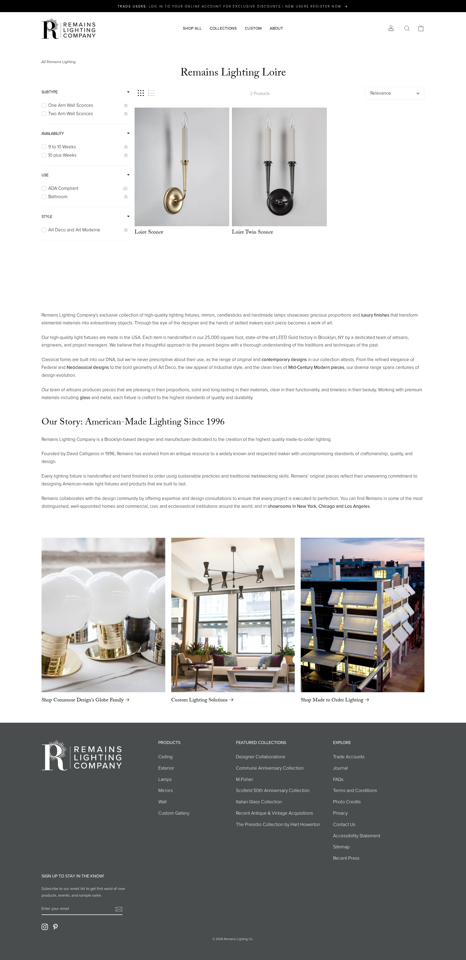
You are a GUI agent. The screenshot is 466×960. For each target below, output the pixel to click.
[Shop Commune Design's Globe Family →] (103, 615)
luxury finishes (375, 315)
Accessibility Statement (356, 835)
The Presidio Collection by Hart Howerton (278, 824)
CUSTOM (253, 28)
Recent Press (346, 858)
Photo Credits (347, 801)
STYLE (47, 216)
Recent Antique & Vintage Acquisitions (274, 813)
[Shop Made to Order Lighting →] (362, 615)
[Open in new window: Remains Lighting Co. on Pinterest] (55, 926)
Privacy (340, 813)
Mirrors (165, 790)
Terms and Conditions (355, 790)
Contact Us (344, 824)
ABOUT (276, 28)
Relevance (380, 93)
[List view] (151, 93)
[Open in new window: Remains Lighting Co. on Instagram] (45, 926)
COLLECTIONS (223, 28)
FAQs (338, 779)
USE (45, 174)
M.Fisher (244, 779)
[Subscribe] (118, 909)
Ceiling (165, 756)
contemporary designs (284, 359)
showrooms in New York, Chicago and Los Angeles (319, 506)
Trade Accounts (349, 756)
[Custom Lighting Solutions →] (233, 615)
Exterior (166, 767)
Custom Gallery (173, 813)
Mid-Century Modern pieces (316, 367)
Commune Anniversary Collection (270, 767)
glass (85, 397)
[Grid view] (141, 93)
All (44, 61)
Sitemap (341, 846)
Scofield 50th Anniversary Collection (273, 790)
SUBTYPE (50, 91)
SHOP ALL (192, 28)
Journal (340, 767)
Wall (162, 801)
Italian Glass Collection (259, 801)
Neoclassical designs (88, 367)
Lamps (165, 779)
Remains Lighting (61, 61)
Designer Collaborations (260, 756)
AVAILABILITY (53, 133)
